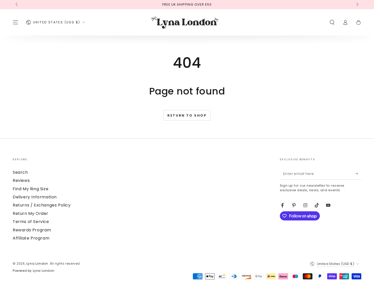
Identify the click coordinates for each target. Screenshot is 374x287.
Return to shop (186, 115)
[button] (332, 22)
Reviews (21, 180)
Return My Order (30, 213)
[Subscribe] (358, 173)
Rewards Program (32, 230)
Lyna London (37, 263)
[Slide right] (357, 4)
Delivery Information (35, 197)
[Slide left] (17, 4)
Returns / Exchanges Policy (42, 205)
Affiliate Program (31, 238)
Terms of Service (31, 222)
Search (20, 172)
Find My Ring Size (30, 189)
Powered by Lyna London (33, 271)
